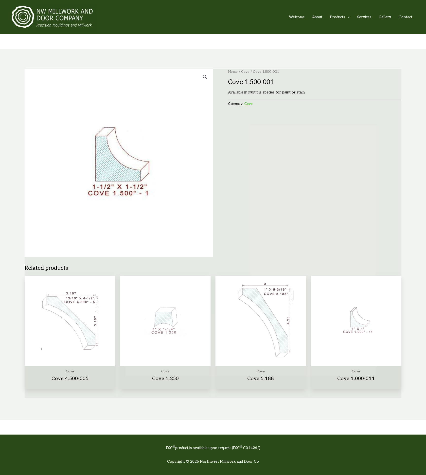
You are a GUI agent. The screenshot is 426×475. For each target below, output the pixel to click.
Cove (245, 72)
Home (233, 72)
